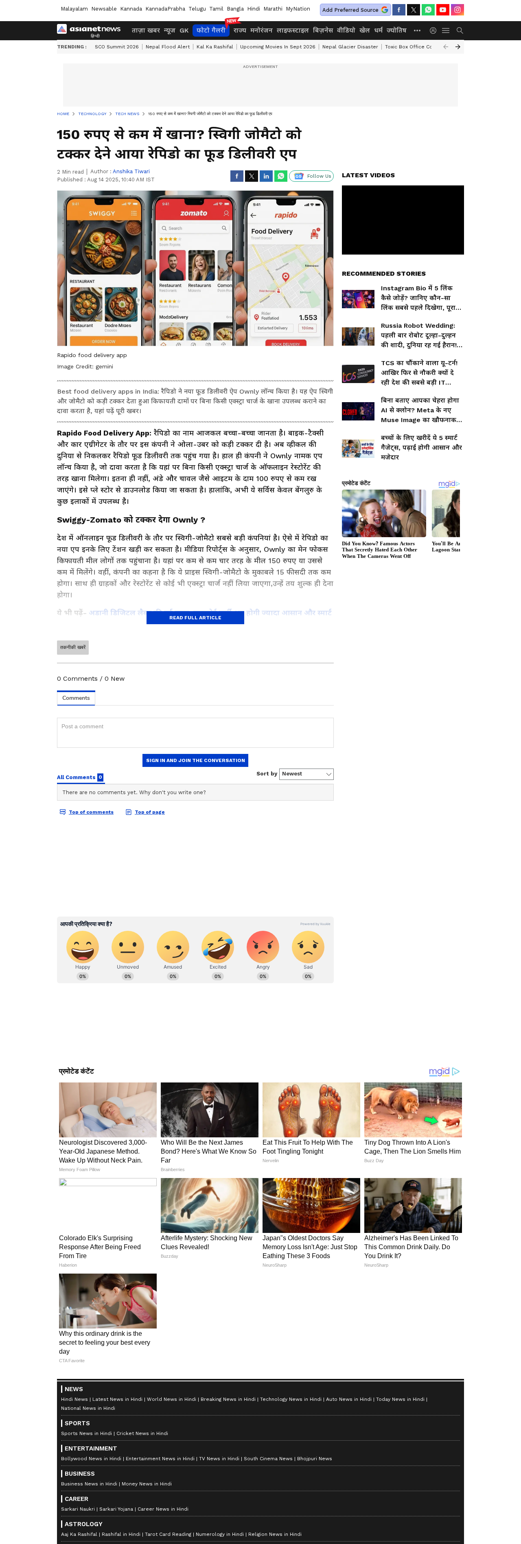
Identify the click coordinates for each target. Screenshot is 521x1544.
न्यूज (169, 30)
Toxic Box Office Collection (418, 47)
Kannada (131, 9)
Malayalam (74, 9)
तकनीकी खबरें (72, 647)
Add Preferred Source (350, 10)
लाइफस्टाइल (293, 30)
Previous (446, 46)
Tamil (216, 9)
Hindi (253, 9)
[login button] (435, 30)
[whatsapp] (428, 9)
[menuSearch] (460, 30)
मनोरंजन (261, 30)
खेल (364, 30)
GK (184, 30)
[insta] (457, 9)
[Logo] (91, 30)
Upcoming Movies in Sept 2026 (277, 47)
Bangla (235, 9)
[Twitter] (413, 9)
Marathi (272, 9)
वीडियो (346, 30)
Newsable (104, 9)
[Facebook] (398, 9)
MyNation (298, 9)
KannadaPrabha (165, 9)
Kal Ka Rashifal (215, 47)
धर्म (378, 30)
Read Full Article (195, 618)
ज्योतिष (397, 30)
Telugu (197, 9)
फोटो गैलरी (211, 30)
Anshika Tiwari (131, 171)
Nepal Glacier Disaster (350, 47)
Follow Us (319, 176)
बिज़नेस (323, 30)
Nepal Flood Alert (168, 47)
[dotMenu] (417, 30)
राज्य (240, 30)
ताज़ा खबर (146, 30)
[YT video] (442, 9)
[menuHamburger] (446, 30)
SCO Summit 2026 (117, 47)
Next (458, 46)
